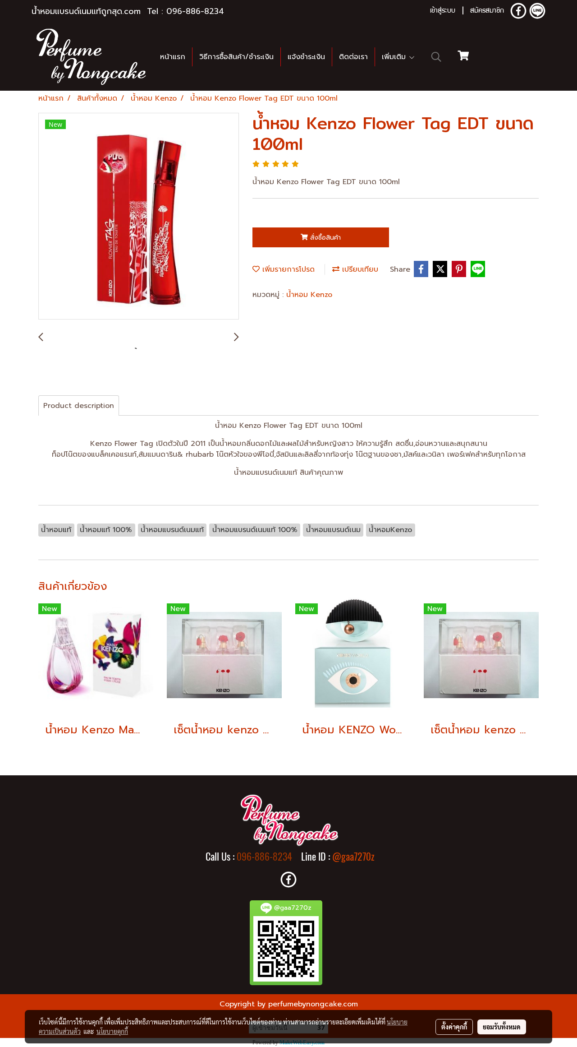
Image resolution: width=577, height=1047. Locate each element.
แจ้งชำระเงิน (306, 56)
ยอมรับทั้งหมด (502, 1027)
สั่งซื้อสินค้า (324, 237)
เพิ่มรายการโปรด (287, 269)
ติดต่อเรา (353, 56)
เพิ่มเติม (395, 56)
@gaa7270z (353, 856)
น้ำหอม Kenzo (309, 294)
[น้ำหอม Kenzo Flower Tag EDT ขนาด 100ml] (138, 216)
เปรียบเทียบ (358, 269)
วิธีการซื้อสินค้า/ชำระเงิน (236, 56)
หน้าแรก (172, 56)
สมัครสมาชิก (487, 11)
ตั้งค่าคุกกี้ (454, 1027)
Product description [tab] (78, 405)
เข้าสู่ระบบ (442, 11)
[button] (436, 56)
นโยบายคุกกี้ (112, 1031)
